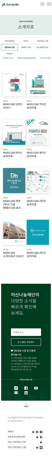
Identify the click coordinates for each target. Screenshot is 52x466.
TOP (26, 406)
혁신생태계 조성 (42, 47)
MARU (26, 41)
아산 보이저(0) (45, 58)
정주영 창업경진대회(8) (26, 58)
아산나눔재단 (9, 41)
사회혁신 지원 (26, 47)
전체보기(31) (8, 58)
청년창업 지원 (9, 47)
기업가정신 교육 (42, 41)
